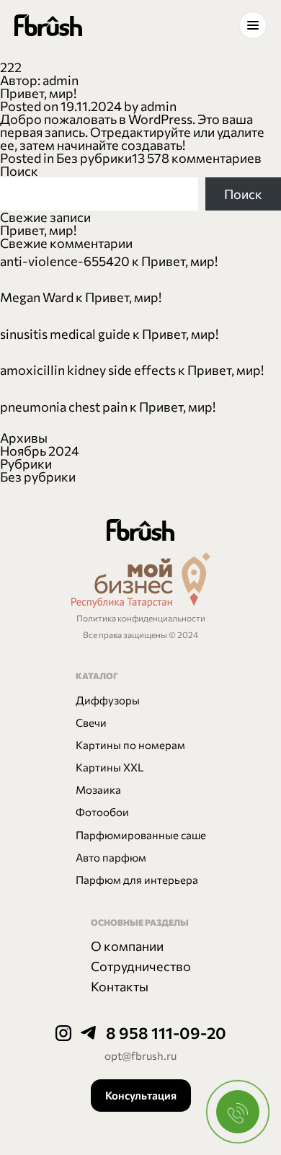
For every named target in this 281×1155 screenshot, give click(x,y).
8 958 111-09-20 (166, 1032)
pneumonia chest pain (64, 407)
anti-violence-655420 (65, 261)
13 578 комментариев (197, 158)
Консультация (141, 1095)
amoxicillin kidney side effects (88, 370)
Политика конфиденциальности (140, 618)
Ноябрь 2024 (39, 451)
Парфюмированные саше (141, 834)
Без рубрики (94, 158)
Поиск (19, 171)
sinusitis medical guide (65, 334)
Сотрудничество (141, 966)
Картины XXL (110, 767)
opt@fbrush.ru (140, 1055)
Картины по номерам (130, 744)
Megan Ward (36, 297)
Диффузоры (108, 700)
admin (158, 106)
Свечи (91, 722)
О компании (127, 946)
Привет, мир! (38, 93)
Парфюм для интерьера (137, 879)
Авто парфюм (111, 857)
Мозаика (98, 789)
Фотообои (102, 811)
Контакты (119, 986)
